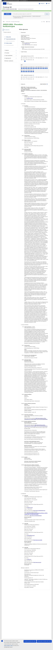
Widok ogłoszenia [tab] (6, 29)
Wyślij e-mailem (9, 43)
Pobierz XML (8, 36)
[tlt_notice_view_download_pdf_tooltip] (21, 68)
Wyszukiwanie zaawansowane (26, 16)
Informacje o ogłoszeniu (8, 60)
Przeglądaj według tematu (18, 17)
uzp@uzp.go (29, 559)
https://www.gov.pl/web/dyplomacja (39, 510)
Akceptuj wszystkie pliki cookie (30, 641)
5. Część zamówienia (8, 55)
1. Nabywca (6, 50)
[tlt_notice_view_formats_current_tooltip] (47, 84)
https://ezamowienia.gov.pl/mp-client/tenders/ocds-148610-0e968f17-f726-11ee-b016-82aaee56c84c (36, 419)
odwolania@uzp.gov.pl (30, 535)
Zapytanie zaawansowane (36, 16)
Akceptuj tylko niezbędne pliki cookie (44, 641)
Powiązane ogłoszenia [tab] (7, 32)
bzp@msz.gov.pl (27, 43)
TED (3, 21)
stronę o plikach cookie (8, 645)
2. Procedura (6, 52)
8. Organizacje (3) (7, 58)
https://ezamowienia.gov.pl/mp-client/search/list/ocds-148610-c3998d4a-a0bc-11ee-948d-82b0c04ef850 (36, 514)
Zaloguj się (42, 3)
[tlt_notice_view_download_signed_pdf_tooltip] (25, 61)
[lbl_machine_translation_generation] (33, 75)
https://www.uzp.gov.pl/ (37, 562)
